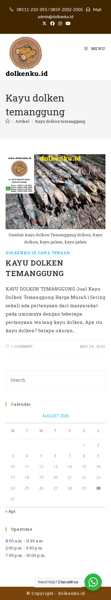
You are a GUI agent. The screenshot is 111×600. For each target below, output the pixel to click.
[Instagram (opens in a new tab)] (60, 23)
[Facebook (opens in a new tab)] (52, 23)
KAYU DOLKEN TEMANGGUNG (35, 268)
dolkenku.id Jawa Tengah (38, 252)
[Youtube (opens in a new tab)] (67, 23)
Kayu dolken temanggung (60, 121)
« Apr (11, 511)
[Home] (8, 121)
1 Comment (22, 346)
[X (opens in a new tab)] (44, 23)
